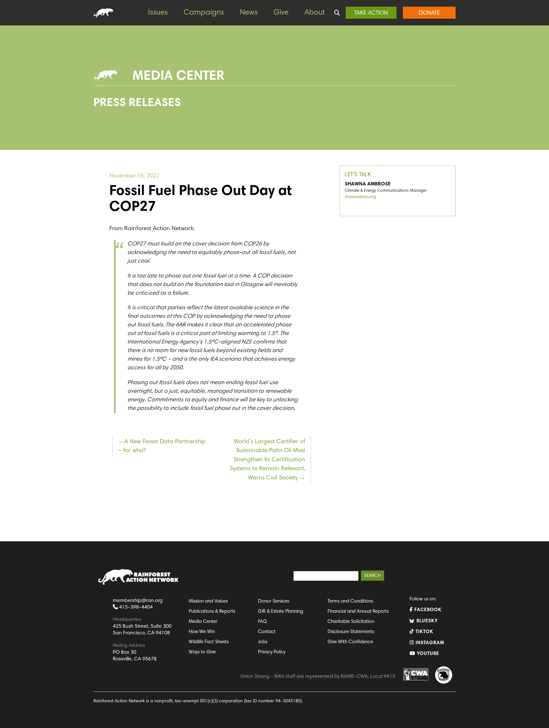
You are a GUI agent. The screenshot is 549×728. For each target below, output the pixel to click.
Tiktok (423, 632)
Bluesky (426, 621)
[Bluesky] (6, 114)
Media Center (203, 621)
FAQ (262, 621)
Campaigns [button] (204, 13)
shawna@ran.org (360, 197)
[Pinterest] (6, 102)
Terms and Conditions (350, 601)
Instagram (429, 643)
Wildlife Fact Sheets (209, 642)
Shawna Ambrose (368, 184)
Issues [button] (158, 13)
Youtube (427, 653)
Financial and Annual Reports (358, 611)
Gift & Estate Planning (280, 611)
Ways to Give (202, 652)
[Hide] (2, 152)
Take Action (371, 13)
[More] (6, 140)
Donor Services (273, 601)
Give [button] (281, 13)
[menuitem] (162, 13)
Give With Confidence (350, 642)
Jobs (262, 642)
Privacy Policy (271, 652)
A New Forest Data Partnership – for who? (162, 446)
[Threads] (6, 127)
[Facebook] (6, 89)
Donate (429, 13)
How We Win (202, 632)
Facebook (427, 610)
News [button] (249, 13)
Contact (266, 632)
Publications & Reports (212, 611)
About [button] (314, 13)
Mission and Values (208, 601)
